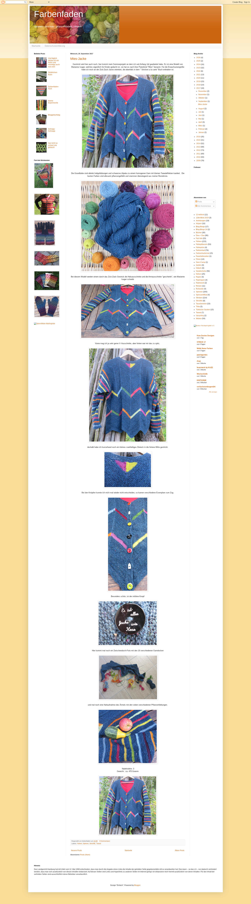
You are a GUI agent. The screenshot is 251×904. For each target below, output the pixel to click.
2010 (198, 157)
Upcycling (200, 316)
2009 (198, 161)
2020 (198, 78)
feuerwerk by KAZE (205, 367)
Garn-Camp (200, 262)
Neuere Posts (76, 850)
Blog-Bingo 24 (201, 229)
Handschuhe (201, 271)
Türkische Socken (203, 310)
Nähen (198, 274)
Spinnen (86, 843)
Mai (200, 119)
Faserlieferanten (202, 256)
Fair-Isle (199, 238)
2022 (198, 71)
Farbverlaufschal (202, 253)
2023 (198, 68)
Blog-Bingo (200, 227)
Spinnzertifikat (201, 295)
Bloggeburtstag (54, 115)
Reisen (199, 286)
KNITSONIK (201, 380)
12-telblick (200, 215)
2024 (198, 64)
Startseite (36, 46)
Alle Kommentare (204, 206)
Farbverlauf (200, 250)
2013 (198, 147)
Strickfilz (92, 843)
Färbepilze (200, 247)
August (201, 109)
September (203, 101)
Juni (200, 115)
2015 (198, 140)
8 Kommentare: (105, 841)
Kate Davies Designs (205, 336)
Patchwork (200, 283)
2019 (198, 81)
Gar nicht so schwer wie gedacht (53, 145)
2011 (198, 154)
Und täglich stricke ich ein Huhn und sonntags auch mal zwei (54, 62)
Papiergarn (200, 280)
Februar (201, 129)
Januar (201, 132)
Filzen (198, 259)
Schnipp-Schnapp (51, 130)
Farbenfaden (58, 14)
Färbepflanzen (201, 244)
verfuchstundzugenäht (206, 387)
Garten (198, 265)
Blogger (137, 885)
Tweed (98, 843)
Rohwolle (200, 289)
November (202, 95)
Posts (199, 202)
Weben (199, 318)
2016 (198, 137)
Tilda (198, 307)
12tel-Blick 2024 (202, 218)
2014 (198, 144)
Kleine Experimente (53, 102)
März (200, 126)
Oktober (201, 98)
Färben (79, 843)
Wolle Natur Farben (205, 348)
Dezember (202, 91)
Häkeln (199, 268)
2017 (198, 88)
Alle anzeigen (213, 392)
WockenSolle (202, 374)
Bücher (199, 233)
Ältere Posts (179, 850)
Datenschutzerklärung (55, 46)
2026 (198, 58)
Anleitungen (201, 221)
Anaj (199, 361)
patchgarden (202, 355)
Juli (200, 112)
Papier (198, 277)
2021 (198, 75)
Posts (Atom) (85, 855)
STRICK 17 (201, 342)
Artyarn (199, 224)
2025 (198, 61)
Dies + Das (200, 235)
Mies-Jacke (78, 58)
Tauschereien (201, 304)
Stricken (199, 298)
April (200, 122)
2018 (198, 85)
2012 (198, 150)
